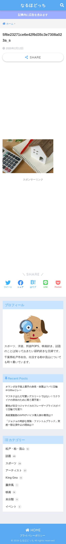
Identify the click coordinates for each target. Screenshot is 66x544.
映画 (10, 492)
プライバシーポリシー (32, 535)
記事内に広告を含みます (33, 14)
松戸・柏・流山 (17, 448)
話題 (10, 456)
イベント (13, 506)
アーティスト (16, 470)
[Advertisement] (33, 99)
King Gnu (14, 477)
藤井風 (11, 484)
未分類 (12, 499)
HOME (35, 530)
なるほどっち (33, 5)
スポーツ (13, 463)
